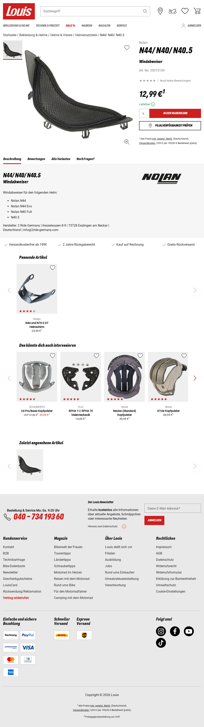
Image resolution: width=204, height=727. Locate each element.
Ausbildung (113, 560)
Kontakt (8, 547)
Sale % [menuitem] (70, 25)
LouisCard (10, 585)
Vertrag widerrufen (16, 598)
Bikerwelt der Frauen (68, 547)
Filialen (110, 553)
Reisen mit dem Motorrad (71, 579)
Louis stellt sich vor (118, 547)
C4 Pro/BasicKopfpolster (37, 410)
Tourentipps (62, 553)
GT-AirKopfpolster (168, 410)
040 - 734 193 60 (38, 517)
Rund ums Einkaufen (119, 572)
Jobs (108, 566)
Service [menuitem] (122, 25)
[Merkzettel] (185, 11)
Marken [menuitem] (86, 25)
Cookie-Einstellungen (170, 591)
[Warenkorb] (197, 11)
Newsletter (10, 572)
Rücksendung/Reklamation (22, 591)
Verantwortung (115, 585)
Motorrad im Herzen (68, 572)
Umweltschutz (166, 585)
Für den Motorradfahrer (70, 591)
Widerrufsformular (169, 572)
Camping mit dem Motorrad (73, 598)
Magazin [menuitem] (104, 25)
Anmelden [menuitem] (194, 25)
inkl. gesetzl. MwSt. (162, 138)
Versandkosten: (147, 143)
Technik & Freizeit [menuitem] (47, 25)
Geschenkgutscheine (17, 579)
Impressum (164, 547)
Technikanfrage (14, 560)
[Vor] (195, 378)
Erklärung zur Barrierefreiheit (176, 579)
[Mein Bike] (173, 11)
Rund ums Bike (64, 585)
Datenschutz (165, 560)
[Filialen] (160, 11)
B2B (6, 553)
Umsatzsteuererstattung (122, 579)
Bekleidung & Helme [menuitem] (16, 25)
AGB (159, 553)
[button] (145, 11)
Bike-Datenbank (14, 566)
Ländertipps (62, 560)
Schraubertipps (64, 566)
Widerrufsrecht (166, 566)
